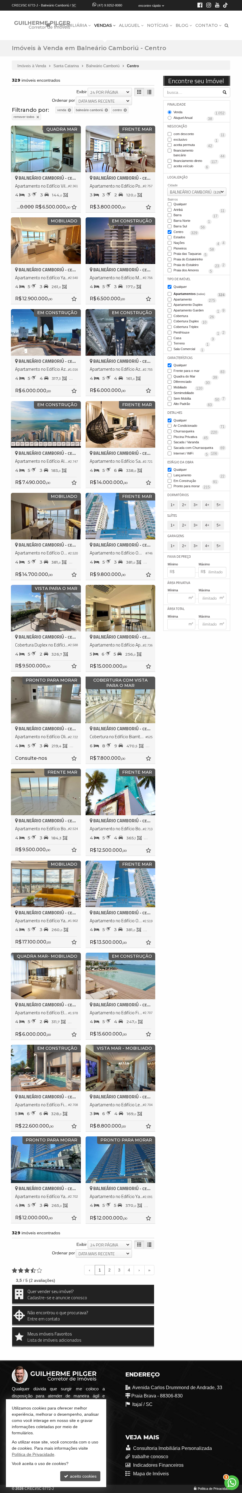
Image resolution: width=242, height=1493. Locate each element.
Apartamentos (199, 294)
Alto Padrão (193, 404)
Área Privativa (178, 582)
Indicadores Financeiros (158, 1465)
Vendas (103, 25)
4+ (207, 505)
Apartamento (194, 300)
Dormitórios (178, 495)
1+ (173, 505)
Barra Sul (189, 226)
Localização (177, 177)
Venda (199, 112)
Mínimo (173, 564)
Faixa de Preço (179, 556)
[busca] (226, 25)
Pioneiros (194, 249)
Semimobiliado (199, 393)
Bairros (173, 199)
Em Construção (195, 481)
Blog (182, 25)
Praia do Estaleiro (196, 265)
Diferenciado (192, 382)
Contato (206, 25)
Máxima (204, 590)
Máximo (204, 564)
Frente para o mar (199, 371)
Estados (199, 237)
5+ (219, 505)
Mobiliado (188, 387)
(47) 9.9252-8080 (109, 5)
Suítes (172, 515)
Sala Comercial (188, 349)
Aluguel (129, 25)
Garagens (175, 536)
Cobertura (194, 316)
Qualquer (180, 204)
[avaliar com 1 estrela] (14, 1271)
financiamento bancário (199, 153)
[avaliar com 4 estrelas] (33, 1271)
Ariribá (199, 210)
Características (179, 357)
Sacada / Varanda (199, 442)
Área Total (176, 608)
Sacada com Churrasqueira (195, 448)
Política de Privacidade (214, 1488)
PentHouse (196, 333)
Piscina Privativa (191, 437)
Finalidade (176, 104)
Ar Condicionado (199, 426)
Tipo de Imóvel (179, 279)
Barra (196, 215)
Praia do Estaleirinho (199, 259)
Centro (185, 232)
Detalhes (174, 412)
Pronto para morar (192, 486)
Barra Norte (192, 221)
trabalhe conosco (150, 1456)
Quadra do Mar (195, 377)
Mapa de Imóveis (150, 1473)
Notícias (158, 25)
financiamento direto (195, 161)
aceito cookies (83, 1476)
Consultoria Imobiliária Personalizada (172, 1448)
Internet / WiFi (191, 454)
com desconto (199, 134)
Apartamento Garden (196, 311)
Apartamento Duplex (199, 305)
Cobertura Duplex (190, 321)
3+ (196, 505)
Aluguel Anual (193, 118)
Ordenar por (63, 100)
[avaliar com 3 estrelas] (27, 1271)
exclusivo (196, 140)
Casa (194, 338)
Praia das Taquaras (190, 254)
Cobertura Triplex (199, 327)
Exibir (81, 91)
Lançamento (199, 475)
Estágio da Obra (180, 462)
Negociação (177, 126)
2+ (184, 505)
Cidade (173, 185)
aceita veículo (191, 166)
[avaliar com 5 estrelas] (39, 1271)
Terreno (191, 344)
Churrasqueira (195, 431)
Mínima (173, 590)
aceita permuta (193, 145)
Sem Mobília (196, 399)
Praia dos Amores (193, 270)
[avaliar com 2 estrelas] (21, 1271)
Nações (196, 243)
